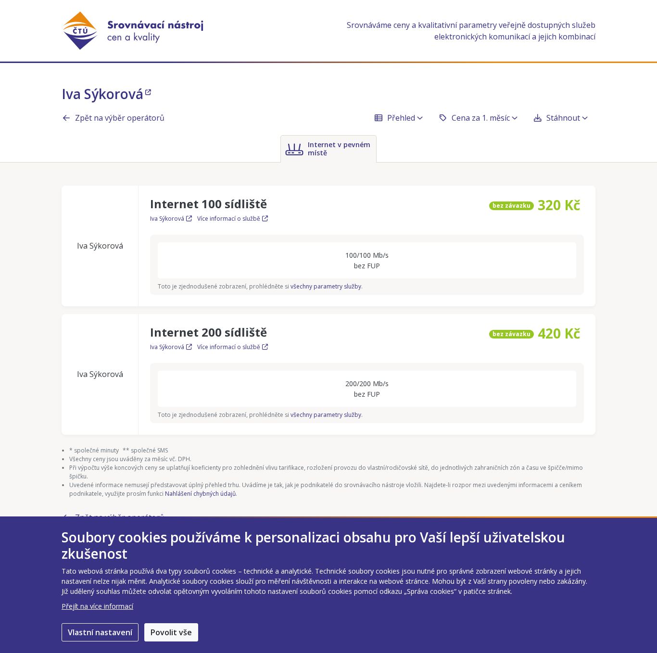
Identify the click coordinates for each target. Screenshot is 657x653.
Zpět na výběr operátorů (119, 118)
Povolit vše (171, 632)
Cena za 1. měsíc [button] (481, 118)
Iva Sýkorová (102, 94)
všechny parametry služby (326, 286)
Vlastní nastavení (100, 632)
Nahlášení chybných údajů (200, 494)
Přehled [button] (401, 118)
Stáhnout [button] (563, 118)
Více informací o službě (228, 218)
